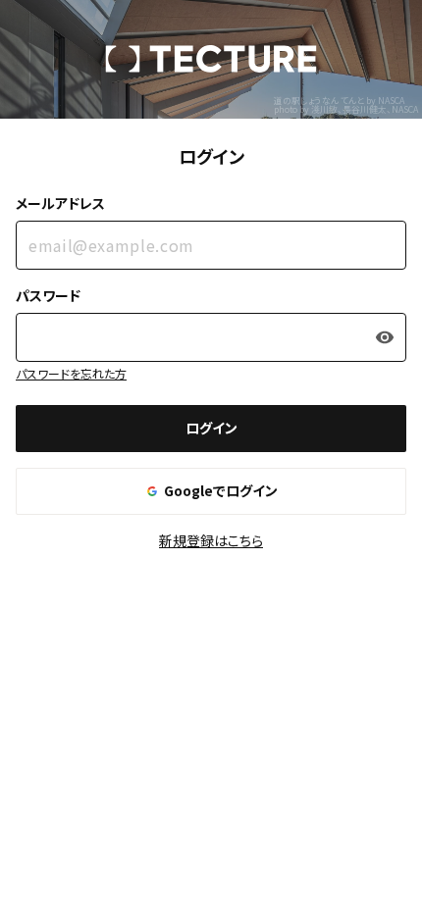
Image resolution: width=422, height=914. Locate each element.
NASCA (391, 100)
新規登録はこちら (211, 540)
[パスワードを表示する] (384, 337)
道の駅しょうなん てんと (319, 100)
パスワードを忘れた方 (71, 373)
